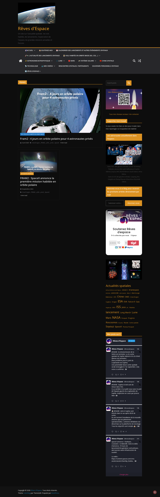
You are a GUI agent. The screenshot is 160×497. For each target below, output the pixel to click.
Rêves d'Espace (33, 28)
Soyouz (110, 326)
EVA (125, 301)
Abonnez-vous (133, 203)
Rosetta (120, 323)
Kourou (132, 307)
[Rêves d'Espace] (20, 60)
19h (138, 408)
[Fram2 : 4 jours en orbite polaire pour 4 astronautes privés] (60, 110)
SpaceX (57, 143)
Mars (108, 317)
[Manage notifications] (155, 492)
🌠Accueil (29, 50)
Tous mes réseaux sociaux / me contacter (124, 114)
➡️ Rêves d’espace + (32, 71)
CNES (127, 297)
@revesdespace (129, 349)
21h (138, 439)
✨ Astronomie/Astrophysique (37, 61)
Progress (131, 318)
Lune (134, 312)
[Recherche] (128, 83)
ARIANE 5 (125, 290)
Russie (126, 323)
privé (51, 143)
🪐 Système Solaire (86, 61)
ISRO (113, 307)
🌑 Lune (59, 61)
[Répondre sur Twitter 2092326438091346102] (113, 431)
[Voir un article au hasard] (139, 60)
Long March (125, 312)
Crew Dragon (36, 143)
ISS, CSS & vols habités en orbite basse (32, 134)
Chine (120, 296)
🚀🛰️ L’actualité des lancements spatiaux (42, 56)
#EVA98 (114, 352)
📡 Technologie (31, 66)
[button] (34, 50)
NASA (116, 317)
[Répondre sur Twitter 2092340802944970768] (113, 374)
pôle (47, 143)
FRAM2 (43, 143)
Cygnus (108, 302)
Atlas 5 (129, 293)
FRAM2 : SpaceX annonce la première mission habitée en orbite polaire (38, 181)
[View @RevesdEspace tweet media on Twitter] (126, 369)
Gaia (137, 302)
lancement (112, 312)
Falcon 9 (131, 301)
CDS (115, 297)
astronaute (123, 293)
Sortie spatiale (133, 323)
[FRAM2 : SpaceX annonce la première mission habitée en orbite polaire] (38, 162)
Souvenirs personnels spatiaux (105, 66)
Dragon (114, 302)
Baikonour (109, 297)
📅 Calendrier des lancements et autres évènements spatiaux (82, 50)
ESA (120, 301)
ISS (118, 307)
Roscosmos (111, 322)
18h (138, 349)
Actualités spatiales (27, 173)
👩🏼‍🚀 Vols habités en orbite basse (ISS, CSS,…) (80, 56)
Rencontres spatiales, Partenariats (74, 66)
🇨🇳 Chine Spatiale (107, 61)
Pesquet (124, 318)
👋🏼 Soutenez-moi (46, 50)
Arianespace (134, 290)
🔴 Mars (71, 61)
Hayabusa (108, 307)
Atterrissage (136, 293)
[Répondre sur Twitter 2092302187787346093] (113, 466)
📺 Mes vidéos (47, 66)
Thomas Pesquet (128, 327)
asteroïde (115, 293)
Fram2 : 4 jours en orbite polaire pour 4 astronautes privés (56, 138)
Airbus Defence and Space (113, 290)
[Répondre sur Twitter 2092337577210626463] (113, 401)
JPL (127, 307)
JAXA (124, 307)
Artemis (108, 293)
